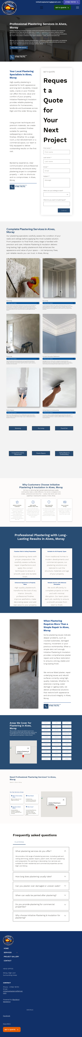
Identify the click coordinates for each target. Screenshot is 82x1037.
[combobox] (56, 194)
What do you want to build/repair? (54, 200)
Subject (46, 176)
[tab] (19, 842)
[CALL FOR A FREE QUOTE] (12, 57)
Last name (47, 157)
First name (47, 148)
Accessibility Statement (12, 980)
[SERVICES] (17, 953)
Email (45, 167)
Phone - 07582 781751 (11, 987)
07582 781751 (20, 57)
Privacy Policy (8, 977)
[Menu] (41, 7)
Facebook (6, 1016)
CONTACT (7, 961)
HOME (6, 948)
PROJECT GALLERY (11, 957)
